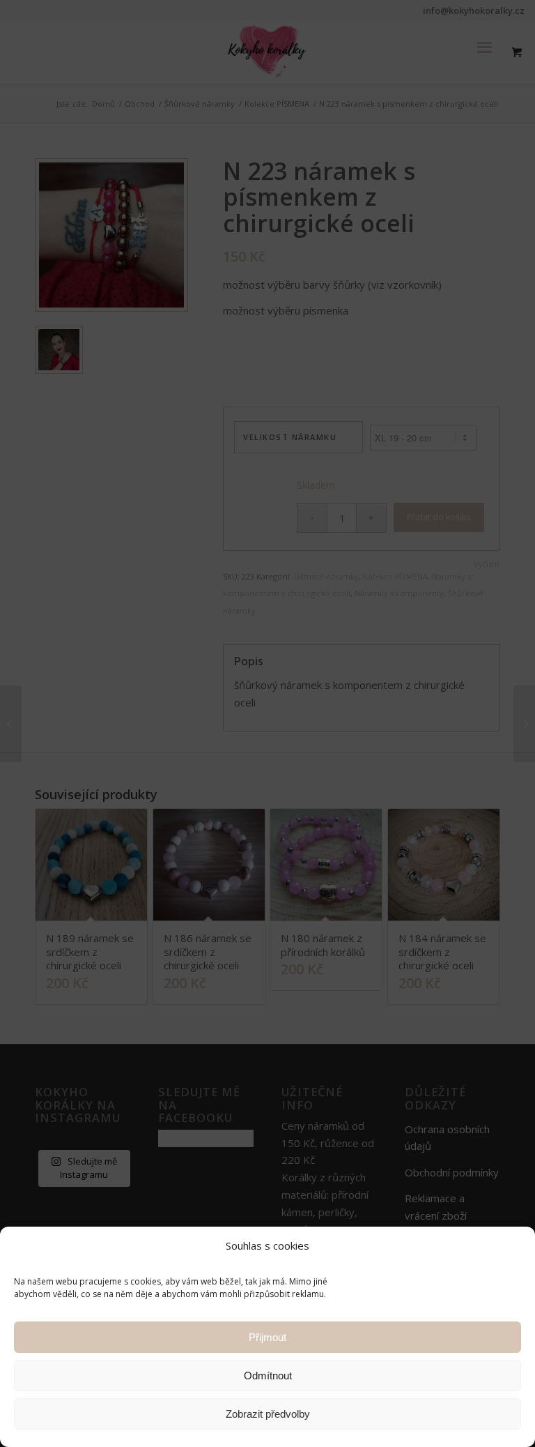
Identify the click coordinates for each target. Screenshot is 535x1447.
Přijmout (267, 1337)
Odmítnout (268, 1375)
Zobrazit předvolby (268, 1414)
